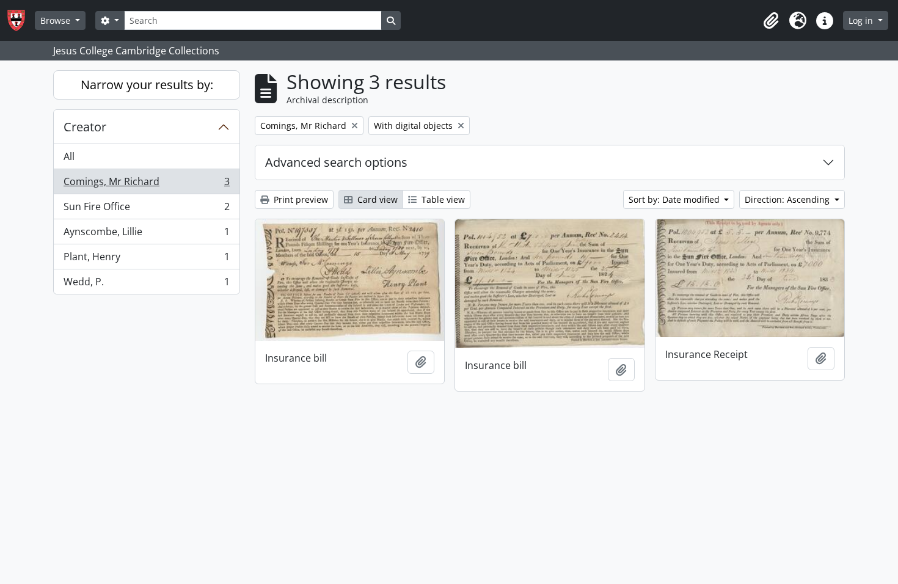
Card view (376, 199)
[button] (770, 20)
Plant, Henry (146, 259)
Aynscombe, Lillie (146, 234)
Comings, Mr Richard (146, 184)
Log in (862, 20)
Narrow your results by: (147, 84)
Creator (85, 127)
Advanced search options (336, 162)
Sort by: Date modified (675, 199)
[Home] (21, 20)
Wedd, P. (146, 284)
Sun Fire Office (146, 209)
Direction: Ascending (788, 199)
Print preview (299, 199)
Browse (56, 20)
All (69, 156)
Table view (442, 199)
